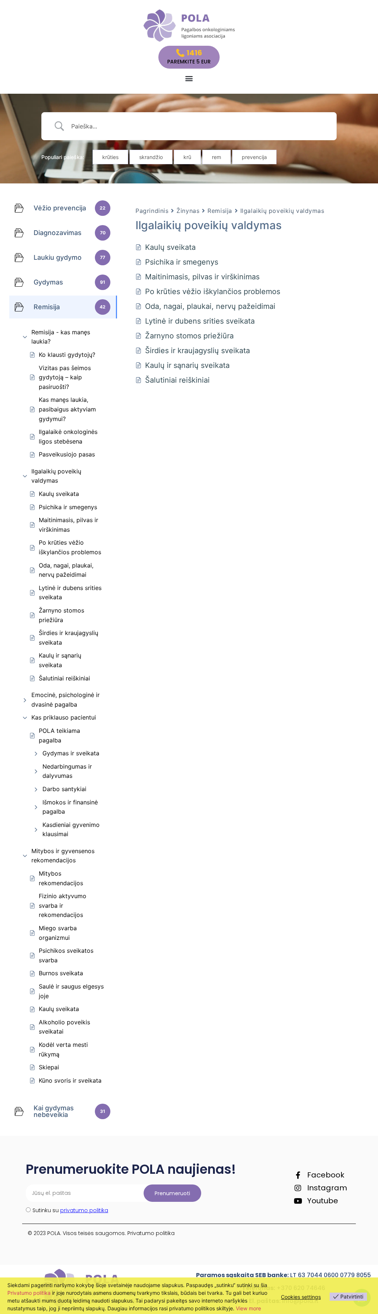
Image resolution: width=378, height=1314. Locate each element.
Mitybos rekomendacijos (61, 878)
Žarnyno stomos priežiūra (61, 615)
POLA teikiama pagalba (59, 735)
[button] (189, 78)
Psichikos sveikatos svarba (66, 955)
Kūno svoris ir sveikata (70, 1080)
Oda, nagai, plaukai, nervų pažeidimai (66, 570)
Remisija (219, 210)
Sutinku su (70, 1210)
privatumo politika (84, 1210)
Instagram (327, 1188)
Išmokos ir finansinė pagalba (70, 807)
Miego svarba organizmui (58, 932)
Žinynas (187, 210)
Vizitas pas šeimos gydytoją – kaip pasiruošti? (65, 377)
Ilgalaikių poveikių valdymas (56, 476)
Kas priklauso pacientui (63, 717)
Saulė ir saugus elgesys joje (71, 991)
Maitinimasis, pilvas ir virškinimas (68, 524)
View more (248, 1308)
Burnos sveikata (61, 973)
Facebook (325, 1175)
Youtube (322, 1201)
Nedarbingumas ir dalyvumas (67, 771)
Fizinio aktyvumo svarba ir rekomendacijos (62, 905)
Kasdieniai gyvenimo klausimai (71, 829)
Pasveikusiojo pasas (67, 454)
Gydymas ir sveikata (70, 753)
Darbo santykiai (64, 789)
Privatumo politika (151, 1233)
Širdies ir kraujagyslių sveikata (68, 637)
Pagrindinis (151, 210)
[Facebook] (298, 1175)
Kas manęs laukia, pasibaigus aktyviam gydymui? (67, 409)
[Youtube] (298, 1201)
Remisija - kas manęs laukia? (60, 336)
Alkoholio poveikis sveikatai (64, 1026)
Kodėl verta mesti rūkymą (63, 1049)
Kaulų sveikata (59, 493)
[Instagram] (298, 1188)
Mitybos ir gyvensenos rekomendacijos (62, 855)
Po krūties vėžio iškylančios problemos (70, 547)
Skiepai (49, 1067)
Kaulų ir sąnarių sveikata (60, 660)
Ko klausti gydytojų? (67, 354)
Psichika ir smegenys (68, 507)
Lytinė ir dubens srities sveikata (70, 592)
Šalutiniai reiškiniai (64, 678)
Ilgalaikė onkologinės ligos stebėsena (68, 436)
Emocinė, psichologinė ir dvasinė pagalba (65, 699)
